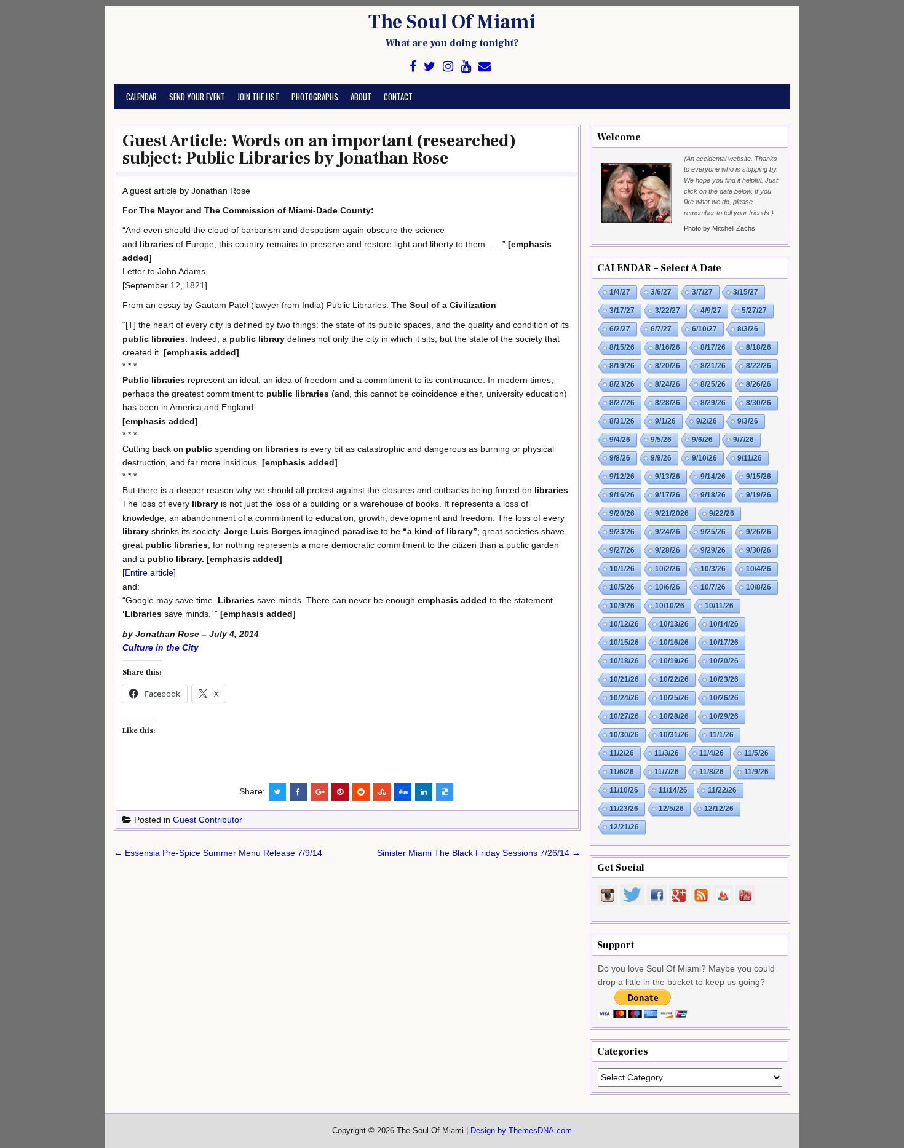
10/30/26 (624, 734)
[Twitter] (429, 66)
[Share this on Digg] (402, 792)
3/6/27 (661, 292)
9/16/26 (622, 495)
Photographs (314, 96)
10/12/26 (624, 624)
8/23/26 (622, 384)
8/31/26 (622, 421)
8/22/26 (758, 366)
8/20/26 (667, 366)
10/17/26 (724, 642)
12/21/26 (624, 827)
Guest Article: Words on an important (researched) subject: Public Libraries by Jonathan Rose (319, 149)
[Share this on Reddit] (361, 792)
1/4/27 (619, 292)
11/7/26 (666, 771)
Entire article (149, 572)
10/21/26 (624, 679)
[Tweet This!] (277, 792)
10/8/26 (758, 587)
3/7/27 (702, 292)
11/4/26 (711, 753)
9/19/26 (758, 495)
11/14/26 (673, 790)
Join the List (258, 96)
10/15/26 (624, 642)
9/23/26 (622, 532)
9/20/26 (622, 513)
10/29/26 (724, 716)
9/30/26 (758, 550)
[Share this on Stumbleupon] (382, 792)
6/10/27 (704, 329)
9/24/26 (667, 532)
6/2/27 (619, 329)
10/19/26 (674, 661)
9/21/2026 (672, 513)
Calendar (141, 96)
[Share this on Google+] (319, 792)
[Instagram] (448, 66)
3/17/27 (622, 310)
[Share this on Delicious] (444, 792)
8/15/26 (622, 347)
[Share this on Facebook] (298, 792)
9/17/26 (667, 495)
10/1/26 (622, 568)
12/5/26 (671, 808)
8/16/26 (667, 347)
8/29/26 (713, 402)
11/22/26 (722, 790)
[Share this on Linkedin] (423, 792)
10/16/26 (674, 642)
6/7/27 (661, 329)
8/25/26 (713, 384)
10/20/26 (724, 661)
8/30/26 (758, 402)
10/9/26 (622, 605)
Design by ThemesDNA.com (521, 1130)
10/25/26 (674, 698)
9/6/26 (702, 439)
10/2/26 (667, 568)
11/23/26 (623, 808)
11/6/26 (621, 771)
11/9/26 (756, 771)
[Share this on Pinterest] (340, 792)
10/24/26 (624, 698)
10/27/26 (624, 716)
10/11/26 (719, 605)
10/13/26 (674, 624)
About (361, 96)
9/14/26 (713, 476)
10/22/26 (674, 679)
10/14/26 (724, 624)
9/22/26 (721, 513)
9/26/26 (758, 532)
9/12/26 (622, 476)
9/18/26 (713, 495)
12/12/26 (719, 808)
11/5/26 (756, 753)
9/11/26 (749, 458)
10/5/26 (622, 587)
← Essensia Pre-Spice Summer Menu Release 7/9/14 (218, 853)
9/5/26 (661, 439)
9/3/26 (747, 421)
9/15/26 (758, 476)
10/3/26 (713, 568)
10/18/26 (624, 661)
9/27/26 (622, 550)
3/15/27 (745, 292)
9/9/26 (661, 458)
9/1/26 (665, 421)
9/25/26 (713, 532)
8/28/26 (667, 402)
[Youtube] (466, 66)
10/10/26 (669, 605)
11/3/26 (666, 753)
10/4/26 (758, 568)
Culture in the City (160, 647)
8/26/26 (758, 384)
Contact (398, 96)
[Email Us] (484, 66)
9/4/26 (619, 439)
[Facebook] (413, 66)
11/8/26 (711, 771)
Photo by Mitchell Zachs (719, 228)
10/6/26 (667, 587)
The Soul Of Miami (452, 22)
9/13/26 (667, 476)
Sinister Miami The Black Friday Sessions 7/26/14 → (479, 853)
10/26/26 (724, 698)
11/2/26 (621, 753)
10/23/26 (724, 679)
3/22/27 (667, 310)
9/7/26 (743, 439)
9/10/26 (704, 458)
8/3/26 (747, 329)
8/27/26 (622, 402)
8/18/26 (758, 347)
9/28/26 (667, 550)
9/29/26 (713, 550)
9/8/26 (619, 458)
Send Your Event (197, 96)
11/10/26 (623, 790)
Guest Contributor (207, 820)
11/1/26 (721, 734)
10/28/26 (674, 716)
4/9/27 (710, 310)
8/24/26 (667, 384)
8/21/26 (713, 366)
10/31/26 (674, 734)
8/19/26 (622, 366)
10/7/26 (713, 587)
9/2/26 (706, 421)
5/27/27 (754, 310)
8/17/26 (713, 347)
